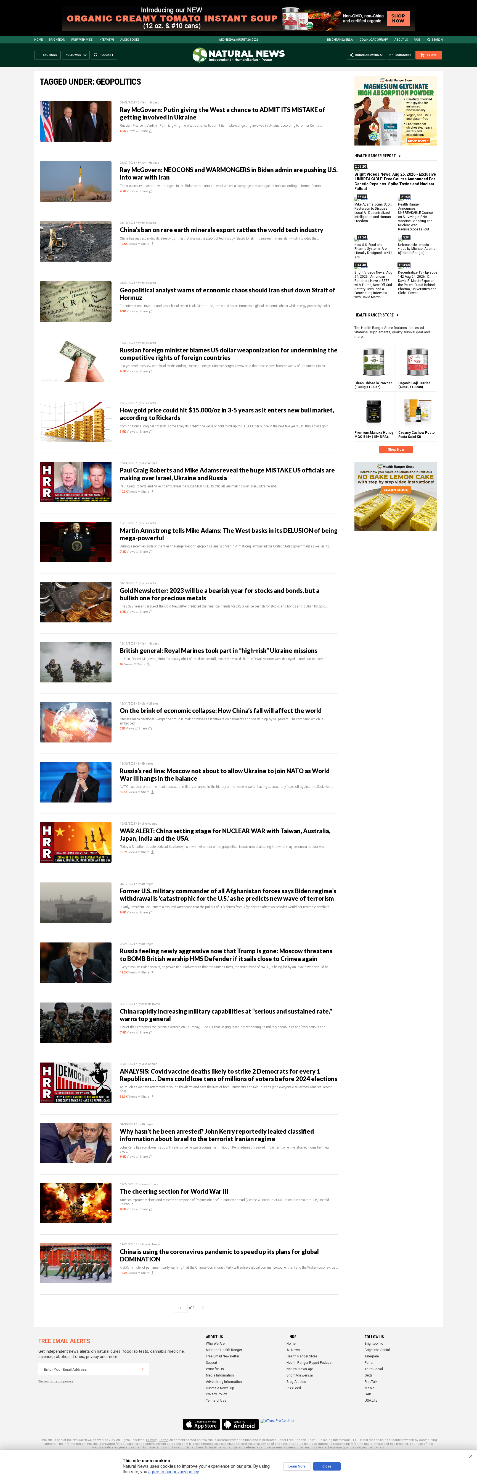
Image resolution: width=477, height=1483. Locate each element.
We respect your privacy (55, 1381)
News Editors (149, 1184)
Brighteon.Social (377, 1350)
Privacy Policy (216, 1394)
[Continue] (143, 1369)
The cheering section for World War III (174, 1191)
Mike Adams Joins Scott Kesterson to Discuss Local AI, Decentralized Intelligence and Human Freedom (373, 212)
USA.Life (371, 1401)
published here (192, 1447)
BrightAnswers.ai (340, 39)
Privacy (151, 1440)
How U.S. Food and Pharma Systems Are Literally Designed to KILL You (373, 251)
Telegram (372, 1356)
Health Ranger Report (375, 156)
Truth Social (374, 1369)
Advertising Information (224, 1382)
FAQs (417, 39)
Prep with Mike (81, 39)
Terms (163, 1440)
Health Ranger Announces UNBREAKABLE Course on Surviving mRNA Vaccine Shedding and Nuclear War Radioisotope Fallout (415, 216)
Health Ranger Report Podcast (310, 1363)
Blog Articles (296, 1382)
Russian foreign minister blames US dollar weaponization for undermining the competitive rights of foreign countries (229, 353)
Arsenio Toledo (150, 1004)
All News (293, 1350)
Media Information (220, 1375)
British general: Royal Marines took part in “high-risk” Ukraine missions (218, 650)
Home (38, 39)
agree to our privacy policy (173, 1471)
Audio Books (129, 39)
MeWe (369, 1388)
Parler (369, 1363)
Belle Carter (148, 222)
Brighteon (57, 39)
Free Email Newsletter (222, 1356)
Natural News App (300, 1369)
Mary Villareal (150, 703)
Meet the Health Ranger (224, 1350)
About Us (401, 39)
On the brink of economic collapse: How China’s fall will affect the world (221, 710)
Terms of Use (216, 1401)
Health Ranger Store (374, 315)
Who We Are (215, 1344)
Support (211, 1363)
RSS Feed (294, 1388)
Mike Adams (149, 463)
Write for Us (215, 1369)
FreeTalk (371, 1382)
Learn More (297, 1466)
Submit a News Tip (220, 1388)
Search (437, 39)
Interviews (106, 39)
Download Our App (374, 39)
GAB (368, 1394)
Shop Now (396, 449)
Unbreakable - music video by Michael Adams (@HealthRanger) (416, 249)
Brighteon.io (374, 1344)
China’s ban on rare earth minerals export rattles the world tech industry (221, 229)
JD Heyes (147, 763)
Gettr (368, 1375)
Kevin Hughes (150, 102)
